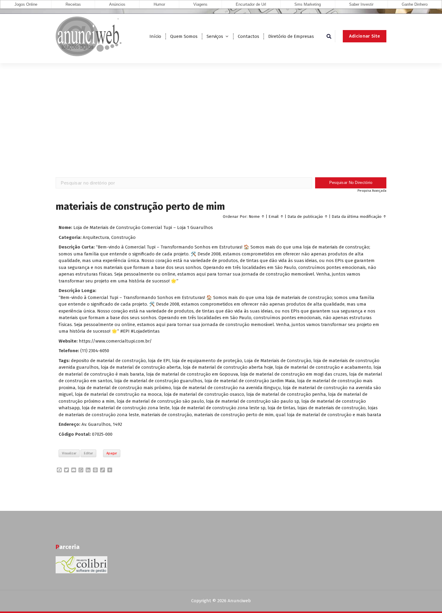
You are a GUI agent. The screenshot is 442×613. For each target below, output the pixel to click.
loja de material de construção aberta (141, 367)
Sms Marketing (307, 4)
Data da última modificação (357, 216)
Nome (254, 216)
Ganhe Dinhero (415, 4)
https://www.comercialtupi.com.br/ (115, 341)
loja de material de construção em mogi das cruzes (293, 374)
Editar (88, 453)
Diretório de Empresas (291, 36)
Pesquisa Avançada (372, 191)
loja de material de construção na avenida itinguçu (227, 387)
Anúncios (117, 4)
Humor (159, 4)
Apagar (111, 453)
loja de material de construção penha (286, 394)
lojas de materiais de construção (331, 407)
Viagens (200, 4)
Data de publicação (305, 216)
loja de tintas (281, 407)
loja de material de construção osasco (204, 394)
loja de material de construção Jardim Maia (249, 380)
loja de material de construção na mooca (118, 394)
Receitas (73, 4)
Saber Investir (361, 4)
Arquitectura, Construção (109, 237)
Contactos (248, 36)
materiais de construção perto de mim (234, 414)
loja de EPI (159, 360)
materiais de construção (166, 414)
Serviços (215, 36)
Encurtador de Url (251, 4)
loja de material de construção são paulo (160, 401)
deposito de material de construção (108, 360)
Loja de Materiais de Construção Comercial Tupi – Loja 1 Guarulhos (143, 227)
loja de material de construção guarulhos (158, 380)
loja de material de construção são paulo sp (252, 401)
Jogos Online (25, 4)
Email (274, 216)
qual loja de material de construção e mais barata (328, 414)
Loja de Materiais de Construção (277, 360)
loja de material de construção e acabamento (323, 367)
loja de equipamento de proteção (207, 360)
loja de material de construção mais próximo (124, 387)
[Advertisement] (221, 129)
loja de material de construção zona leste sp (219, 407)
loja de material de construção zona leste (126, 407)
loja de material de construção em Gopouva (192, 374)
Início (155, 36)
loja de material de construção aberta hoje (228, 367)
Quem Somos (184, 36)
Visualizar (69, 453)
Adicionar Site (364, 36)
